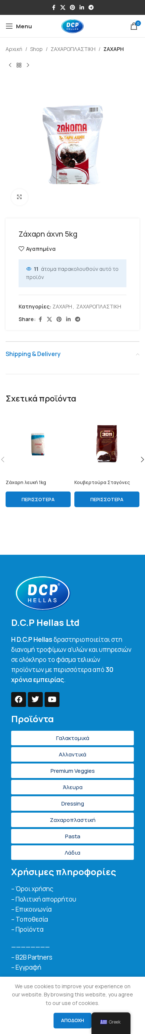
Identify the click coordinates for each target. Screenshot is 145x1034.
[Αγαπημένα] (67, 421)
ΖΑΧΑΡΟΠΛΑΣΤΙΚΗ (73, 48)
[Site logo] (72, 25)
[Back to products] (18, 65)
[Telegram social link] (91, 8)
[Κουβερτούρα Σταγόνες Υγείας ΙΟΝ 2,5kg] (106, 444)
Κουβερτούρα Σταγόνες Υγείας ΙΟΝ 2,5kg (102, 485)
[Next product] (27, 65)
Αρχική (14, 48)
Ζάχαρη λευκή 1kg (26, 482)
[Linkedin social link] (81, 8)
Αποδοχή (72, 1020)
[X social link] (63, 8)
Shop (36, 48)
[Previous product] (10, 65)
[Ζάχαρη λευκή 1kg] (38, 444)
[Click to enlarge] (19, 197)
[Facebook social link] (53, 8)
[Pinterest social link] (72, 8)
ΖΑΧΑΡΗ (113, 48)
